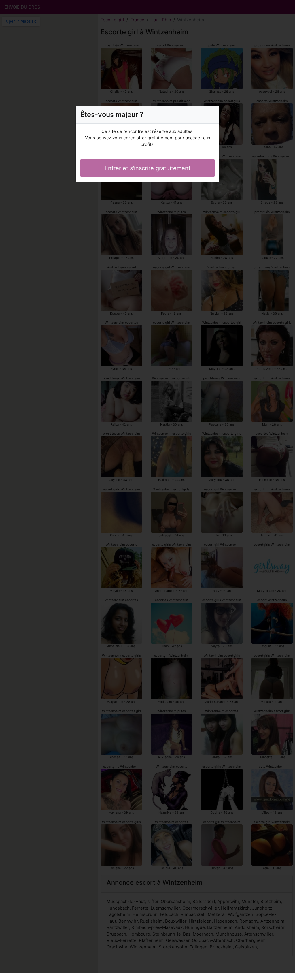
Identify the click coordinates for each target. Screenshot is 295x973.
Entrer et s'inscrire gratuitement (147, 168)
